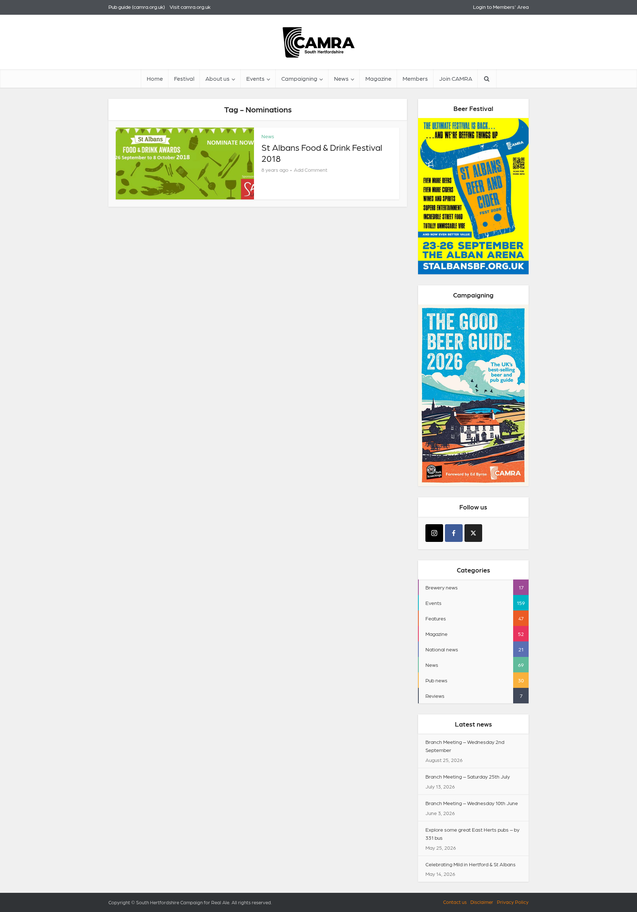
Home (155, 78)
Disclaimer (481, 902)
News (341, 78)
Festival (184, 78)
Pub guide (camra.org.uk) (136, 7)
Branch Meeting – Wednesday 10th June (471, 803)
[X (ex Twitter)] (473, 533)
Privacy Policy (513, 902)
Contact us (455, 902)
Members (415, 78)
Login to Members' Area (501, 7)
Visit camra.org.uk (190, 7)
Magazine (378, 78)
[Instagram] (434, 533)
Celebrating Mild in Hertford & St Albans (470, 864)
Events (255, 78)
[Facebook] (454, 533)
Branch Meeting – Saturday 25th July (467, 776)
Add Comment (310, 170)
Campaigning (299, 78)
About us (217, 78)
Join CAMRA (455, 78)
